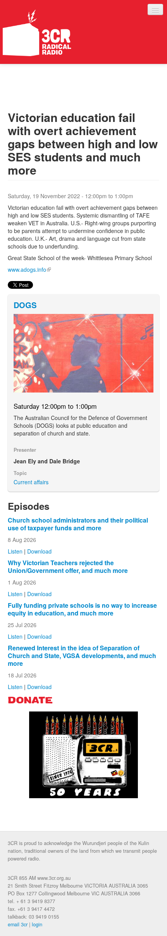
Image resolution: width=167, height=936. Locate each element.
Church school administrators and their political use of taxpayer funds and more (78, 524)
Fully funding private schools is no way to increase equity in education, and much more (82, 609)
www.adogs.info (29, 269)
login (37, 924)
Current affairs (31, 482)
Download (39, 551)
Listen (15, 551)
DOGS (25, 304)
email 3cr (18, 924)
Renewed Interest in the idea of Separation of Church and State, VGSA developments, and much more (82, 655)
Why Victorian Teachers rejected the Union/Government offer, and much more (68, 566)
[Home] (37, 33)
